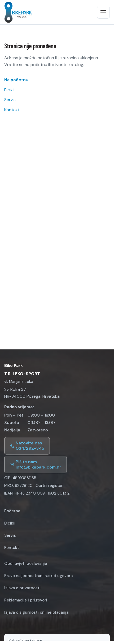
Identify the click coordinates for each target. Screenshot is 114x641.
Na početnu (16, 80)
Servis (10, 99)
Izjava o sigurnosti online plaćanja (36, 612)
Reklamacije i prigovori (25, 600)
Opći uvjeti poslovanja (25, 563)
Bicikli (9, 90)
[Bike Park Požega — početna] (18, 12)
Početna (12, 511)
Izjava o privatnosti (22, 588)
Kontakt (12, 109)
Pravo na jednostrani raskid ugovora (38, 575)
